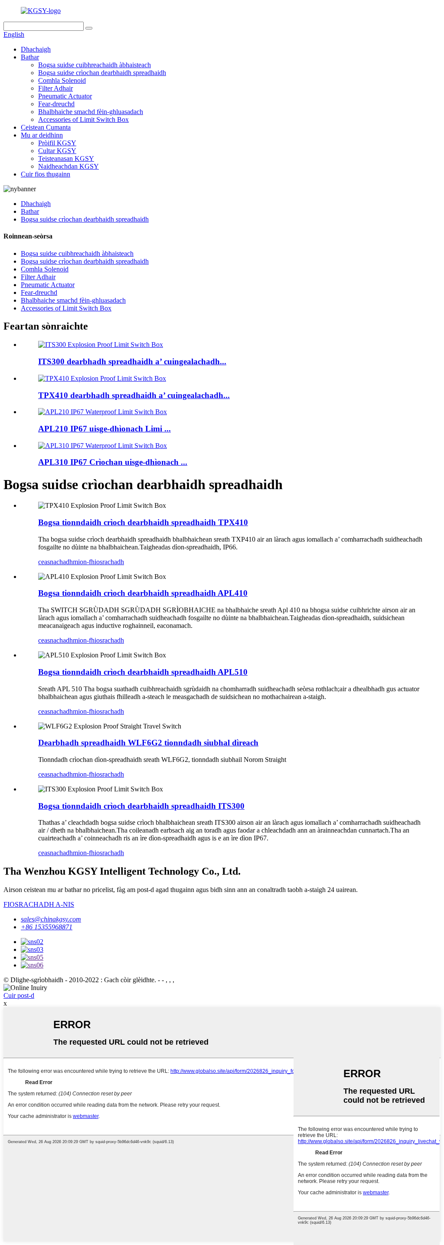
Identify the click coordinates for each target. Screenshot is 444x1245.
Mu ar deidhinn (42, 135)
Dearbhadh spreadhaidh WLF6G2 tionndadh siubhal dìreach (148, 742)
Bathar (30, 57)
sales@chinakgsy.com (51, 919)
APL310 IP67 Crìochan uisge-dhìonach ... (112, 462)
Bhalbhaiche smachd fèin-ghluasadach (90, 111)
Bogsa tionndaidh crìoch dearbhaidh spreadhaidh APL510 (143, 671)
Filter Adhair (55, 88)
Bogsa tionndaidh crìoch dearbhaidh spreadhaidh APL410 (143, 593)
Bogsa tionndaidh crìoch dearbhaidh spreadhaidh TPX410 (143, 522)
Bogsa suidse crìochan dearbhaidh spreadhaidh (102, 72)
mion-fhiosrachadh (98, 561)
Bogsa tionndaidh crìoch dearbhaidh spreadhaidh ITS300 (141, 805)
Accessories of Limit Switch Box (83, 119)
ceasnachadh (55, 561)
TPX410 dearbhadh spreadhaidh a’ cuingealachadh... (134, 395)
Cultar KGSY (57, 150)
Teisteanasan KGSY (66, 158)
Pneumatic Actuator (65, 96)
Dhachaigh (36, 49)
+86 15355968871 (46, 927)
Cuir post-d (18, 995)
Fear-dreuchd (56, 104)
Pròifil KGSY (57, 143)
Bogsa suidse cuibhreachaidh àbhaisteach (94, 65)
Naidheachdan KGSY (68, 166)
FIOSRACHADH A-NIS (38, 904)
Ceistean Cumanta (46, 127)
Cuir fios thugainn (45, 174)
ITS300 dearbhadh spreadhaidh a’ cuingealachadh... (132, 361)
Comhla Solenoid (62, 80)
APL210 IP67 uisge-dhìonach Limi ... (104, 428)
